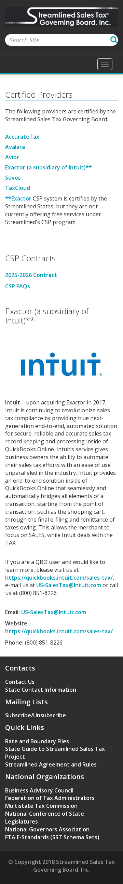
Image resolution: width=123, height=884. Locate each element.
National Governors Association (47, 829)
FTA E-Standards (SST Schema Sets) (52, 837)
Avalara (15, 147)
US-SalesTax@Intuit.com (68, 585)
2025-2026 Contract (31, 275)
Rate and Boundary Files (37, 741)
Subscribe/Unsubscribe (35, 715)
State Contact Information (40, 689)
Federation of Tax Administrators (50, 798)
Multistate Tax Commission (41, 806)
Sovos (13, 177)
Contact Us (20, 682)
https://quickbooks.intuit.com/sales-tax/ (59, 577)
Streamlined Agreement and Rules (51, 764)
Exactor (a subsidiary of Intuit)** (48, 167)
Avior (12, 157)
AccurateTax (22, 136)
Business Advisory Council (39, 790)
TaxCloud (17, 188)
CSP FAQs (17, 286)
